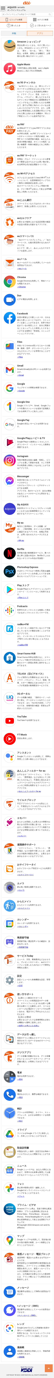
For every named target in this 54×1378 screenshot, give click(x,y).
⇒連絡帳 (21, 1357)
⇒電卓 (20, 1079)
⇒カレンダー (22, 926)
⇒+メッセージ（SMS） (27, 1315)
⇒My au (20, 540)
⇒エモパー (21, 836)
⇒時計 (20, 1121)
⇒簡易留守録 (22, 947)
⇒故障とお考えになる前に (28, 1026)
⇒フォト (21, 1196)
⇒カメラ (21, 890)
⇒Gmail (20, 375)
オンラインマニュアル (16, 10)
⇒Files (20, 357)
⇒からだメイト (23, 908)
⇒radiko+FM (22, 645)
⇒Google (21, 391)
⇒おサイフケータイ (25, 875)
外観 (14, 33)
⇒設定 (20, 986)
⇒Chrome (21, 287)
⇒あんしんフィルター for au (29, 791)
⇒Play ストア (22, 598)
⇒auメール (22, 269)
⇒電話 (20, 1097)
